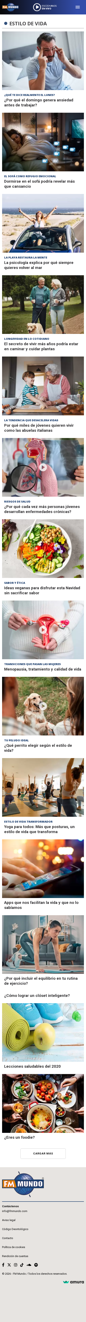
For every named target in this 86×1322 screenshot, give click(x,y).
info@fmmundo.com (14, 1211)
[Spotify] (36, 1265)
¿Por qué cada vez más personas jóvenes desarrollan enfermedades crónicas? (42, 509)
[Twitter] (9, 1265)
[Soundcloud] (29, 1265)
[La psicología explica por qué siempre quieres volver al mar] (43, 223)
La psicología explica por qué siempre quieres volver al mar (38, 265)
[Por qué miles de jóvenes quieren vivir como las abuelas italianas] (43, 386)
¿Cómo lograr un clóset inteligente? (37, 995)
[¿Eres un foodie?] (43, 1103)
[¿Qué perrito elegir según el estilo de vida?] (43, 706)
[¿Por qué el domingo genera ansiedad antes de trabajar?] (43, 60)
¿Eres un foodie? (19, 1137)
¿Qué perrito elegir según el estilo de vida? (38, 748)
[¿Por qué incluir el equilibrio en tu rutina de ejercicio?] (43, 944)
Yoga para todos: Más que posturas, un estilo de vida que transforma (39, 829)
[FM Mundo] (10, 7)
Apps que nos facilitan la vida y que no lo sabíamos (41, 905)
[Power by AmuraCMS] (73, 1282)
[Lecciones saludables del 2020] (43, 1032)
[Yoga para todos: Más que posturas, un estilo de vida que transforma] (43, 787)
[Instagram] (15, 1265)
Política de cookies (13, 1247)
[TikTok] (22, 1265)
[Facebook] (3, 1265)
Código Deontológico (15, 1229)
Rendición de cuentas (15, 1256)
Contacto (7, 1238)
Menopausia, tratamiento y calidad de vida (42, 669)
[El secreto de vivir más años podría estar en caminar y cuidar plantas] (43, 304)
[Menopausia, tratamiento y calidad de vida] (43, 630)
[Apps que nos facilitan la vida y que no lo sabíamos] (43, 868)
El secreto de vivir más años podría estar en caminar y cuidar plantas (41, 346)
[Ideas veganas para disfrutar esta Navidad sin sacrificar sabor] (43, 548)
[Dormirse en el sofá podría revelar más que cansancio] (43, 142)
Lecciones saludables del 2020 (32, 1066)
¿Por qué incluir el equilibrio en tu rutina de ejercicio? (41, 981)
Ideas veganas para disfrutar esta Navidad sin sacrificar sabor (42, 590)
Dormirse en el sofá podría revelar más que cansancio (39, 184)
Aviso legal (8, 1220)
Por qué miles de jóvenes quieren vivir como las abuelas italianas (39, 428)
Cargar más (43, 1153)
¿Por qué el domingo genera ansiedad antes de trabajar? (38, 102)
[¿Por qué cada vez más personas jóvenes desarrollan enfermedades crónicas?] (43, 467)
